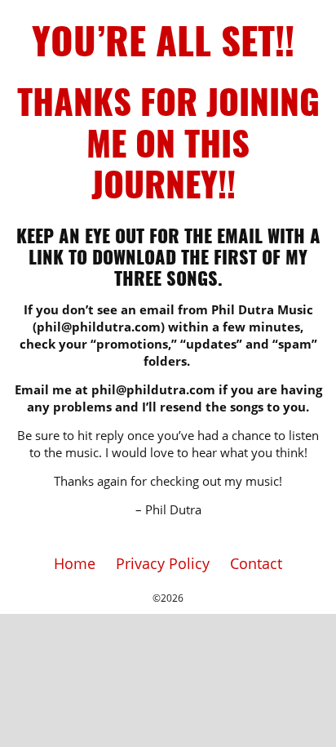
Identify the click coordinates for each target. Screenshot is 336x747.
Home (74, 563)
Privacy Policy (163, 563)
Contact (256, 563)
